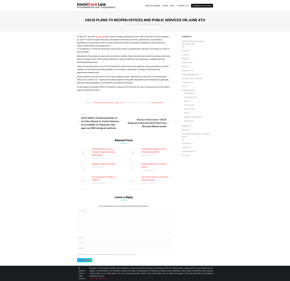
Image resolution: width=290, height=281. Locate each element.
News (112, 102)
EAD (185, 101)
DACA (184, 67)
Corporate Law (189, 97)
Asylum (184, 51)
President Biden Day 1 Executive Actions (153, 165)
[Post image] (83, 152)
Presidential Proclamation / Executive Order (196, 135)
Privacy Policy (94, 278)
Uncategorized (187, 151)
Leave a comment (157, 102)
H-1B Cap (187, 105)
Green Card (186, 82)
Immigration (104, 102)
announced (100, 37)
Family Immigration (188, 74)
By (129, 102)
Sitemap (103, 278)
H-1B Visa (187, 109)
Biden (184, 59)
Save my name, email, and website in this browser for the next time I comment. (107, 254)
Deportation (186, 70)
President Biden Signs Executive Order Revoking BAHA (154, 150)
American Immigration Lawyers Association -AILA (193, 42)
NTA (185, 113)
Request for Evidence (192, 117)
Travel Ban (186, 143)
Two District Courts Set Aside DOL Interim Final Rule (154, 178)
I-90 (183, 86)
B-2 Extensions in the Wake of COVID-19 (103, 178)
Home (129, 24)
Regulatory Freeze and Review (104, 164)
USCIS (116, 102)
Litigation (185, 126)
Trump (184, 147)
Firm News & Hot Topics (191, 78)
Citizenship (188, 93)
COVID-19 (136, 24)
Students (187, 121)
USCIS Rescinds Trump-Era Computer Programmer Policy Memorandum (103, 152)
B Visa (184, 55)
